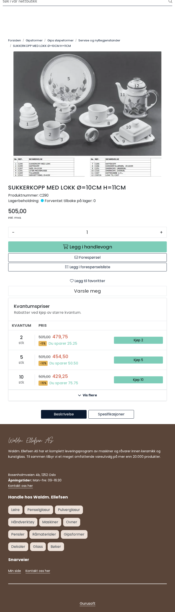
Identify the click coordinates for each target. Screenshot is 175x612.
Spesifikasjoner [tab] (111, 414)
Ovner (71, 522)
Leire (15, 509)
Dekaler (18, 546)
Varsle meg (87, 291)
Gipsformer (74, 534)
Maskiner (50, 522)
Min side (14, 571)
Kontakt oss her (20, 485)
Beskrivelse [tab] (64, 414)
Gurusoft (87, 603)
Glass (38, 546)
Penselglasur (38, 509)
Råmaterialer (44, 534)
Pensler (18, 534)
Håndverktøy (22, 522)
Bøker (56, 546)
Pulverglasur (69, 509)
